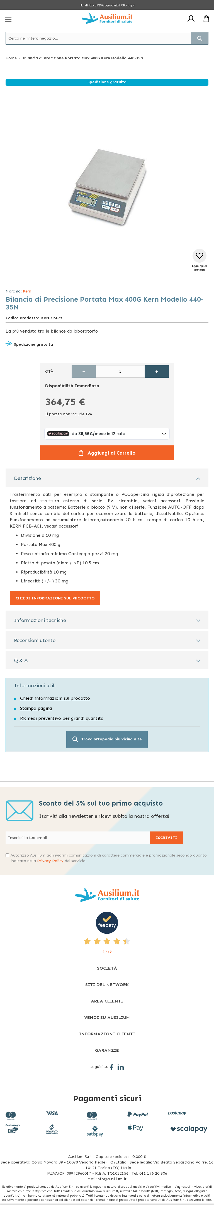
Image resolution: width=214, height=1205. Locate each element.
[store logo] (107, 18)
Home (11, 58)
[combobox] (107, 38)
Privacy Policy (50, 860)
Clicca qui (128, 5)
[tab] (107, 478)
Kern (27, 291)
